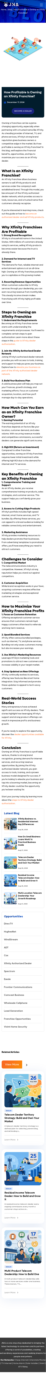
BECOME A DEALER (23, 111)
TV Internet (6, 1363)
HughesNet (10, 931)
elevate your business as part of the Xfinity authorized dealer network (21, 370)
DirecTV (8, 923)
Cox (6, 955)
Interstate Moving (38, 1360)
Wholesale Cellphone (15, 1003)
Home (3, 9)
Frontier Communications (18, 987)
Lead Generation (13, 1011)
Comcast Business (14, 995)
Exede (7, 979)
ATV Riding (23, 1367)
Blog (10, 9)
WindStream (11, 939)
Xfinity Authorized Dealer (18, 963)
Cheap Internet (21, 1360)
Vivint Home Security (15, 1026)
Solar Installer (32, 1363)
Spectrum (9, 971)
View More (12, 1064)
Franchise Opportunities (17, 1019)
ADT (6, 947)
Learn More (9, 1140)
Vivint (42, 1363)
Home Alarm (19, 1363)
